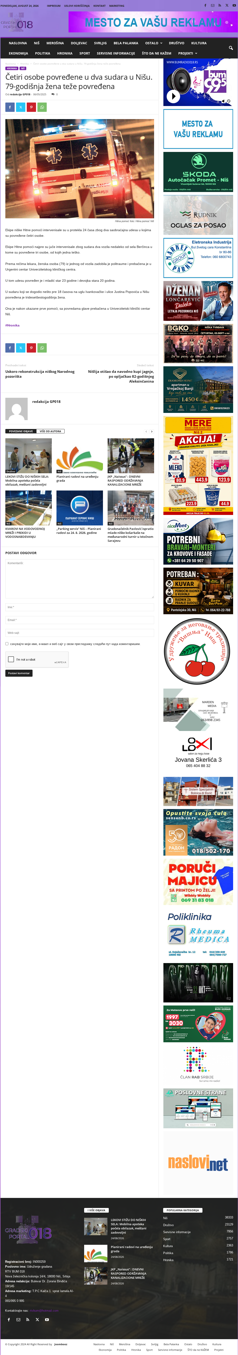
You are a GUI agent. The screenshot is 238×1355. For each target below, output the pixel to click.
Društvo (176, 43)
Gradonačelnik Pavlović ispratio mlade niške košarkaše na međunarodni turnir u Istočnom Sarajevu (131, 535)
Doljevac (79, 43)
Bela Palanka (126, 43)
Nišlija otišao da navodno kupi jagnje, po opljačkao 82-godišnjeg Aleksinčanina (121, 376)
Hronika (65, 53)
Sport (84, 53)
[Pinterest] (31, 107)
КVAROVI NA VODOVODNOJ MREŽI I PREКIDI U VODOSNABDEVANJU (25, 533)
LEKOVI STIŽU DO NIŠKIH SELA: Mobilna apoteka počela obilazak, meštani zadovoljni (27, 480)
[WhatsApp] (42, 107)
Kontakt (99, 5)
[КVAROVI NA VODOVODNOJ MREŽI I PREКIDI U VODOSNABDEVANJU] (28, 508)
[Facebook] (205, 5)
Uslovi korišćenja (77, 5)
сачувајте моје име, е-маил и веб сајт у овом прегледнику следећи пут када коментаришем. (75, 644)
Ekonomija (18, 53)
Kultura (199, 43)
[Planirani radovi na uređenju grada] (79, 455)
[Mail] (212, 5)
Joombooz (60, 1344)
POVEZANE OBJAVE (21, 431)
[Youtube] (234, 5)
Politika (42, 53)
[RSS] (220, 5)
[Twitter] (227, 5)
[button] (231, 48)
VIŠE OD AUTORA (50, 431)
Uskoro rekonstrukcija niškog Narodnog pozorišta (39, 374)
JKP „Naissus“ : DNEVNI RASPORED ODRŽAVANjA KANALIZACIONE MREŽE (125, 480)
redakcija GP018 (20, 94)
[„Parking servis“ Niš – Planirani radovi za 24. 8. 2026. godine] (79, 508)
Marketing (116, 5)
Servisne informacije (116, 53)
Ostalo (151, 43)
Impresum (53, 5)
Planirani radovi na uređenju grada (77, 478)
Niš (37, 43)
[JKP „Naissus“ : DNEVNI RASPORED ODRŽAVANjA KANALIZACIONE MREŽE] (131, 455)
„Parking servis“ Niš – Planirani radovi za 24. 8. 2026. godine (78, 531)
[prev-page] (146, 431)
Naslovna (18, 43)
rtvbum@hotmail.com (44, 1310)
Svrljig (100, 43)
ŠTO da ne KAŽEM (156, 53)
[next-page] (151, 431)
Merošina (55, 43)
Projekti (185, 53)
